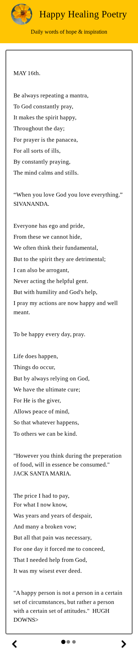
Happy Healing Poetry (83, 14)
